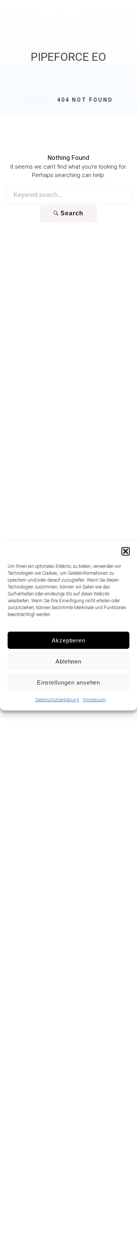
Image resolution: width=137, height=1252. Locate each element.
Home (34, 100)
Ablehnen (69, 661)
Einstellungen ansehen (68, 682)
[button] (125, 551)
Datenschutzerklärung (57, 699)
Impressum (94, 699)
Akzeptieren (68, 640)
